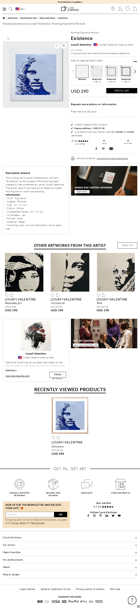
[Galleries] (113, 9)
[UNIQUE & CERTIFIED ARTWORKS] (19, 484)
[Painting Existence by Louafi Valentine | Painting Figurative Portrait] (70, 8)
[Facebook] (88, 515)
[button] (134, 71)
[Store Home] (4, 18)
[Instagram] (94, 515)
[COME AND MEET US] (120, 484)
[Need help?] (87, 484)
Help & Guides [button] (11, 574)
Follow (57, 374)
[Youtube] (119, 515)
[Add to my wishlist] (57, 46)
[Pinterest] (100, 515)
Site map (115, 589)
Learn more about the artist (18, 376)
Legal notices (27, 589)
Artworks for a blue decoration (112, 158)
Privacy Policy (19, 522)
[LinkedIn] (107, 515)
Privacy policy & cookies (90, 589)
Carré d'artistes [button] (12, 537)
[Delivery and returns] (53, 484)
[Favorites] (127, 9)
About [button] (6, 567)
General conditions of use (56, 589)
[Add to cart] (11, 295)
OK (61, 514)
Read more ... (11, 370)
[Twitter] (113, 515)
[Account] (120, 9)
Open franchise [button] (12, 552)
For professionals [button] (13, 559)
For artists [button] (9, 544)
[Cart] (135, 9)
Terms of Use (37, 522)
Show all (127, 245)
